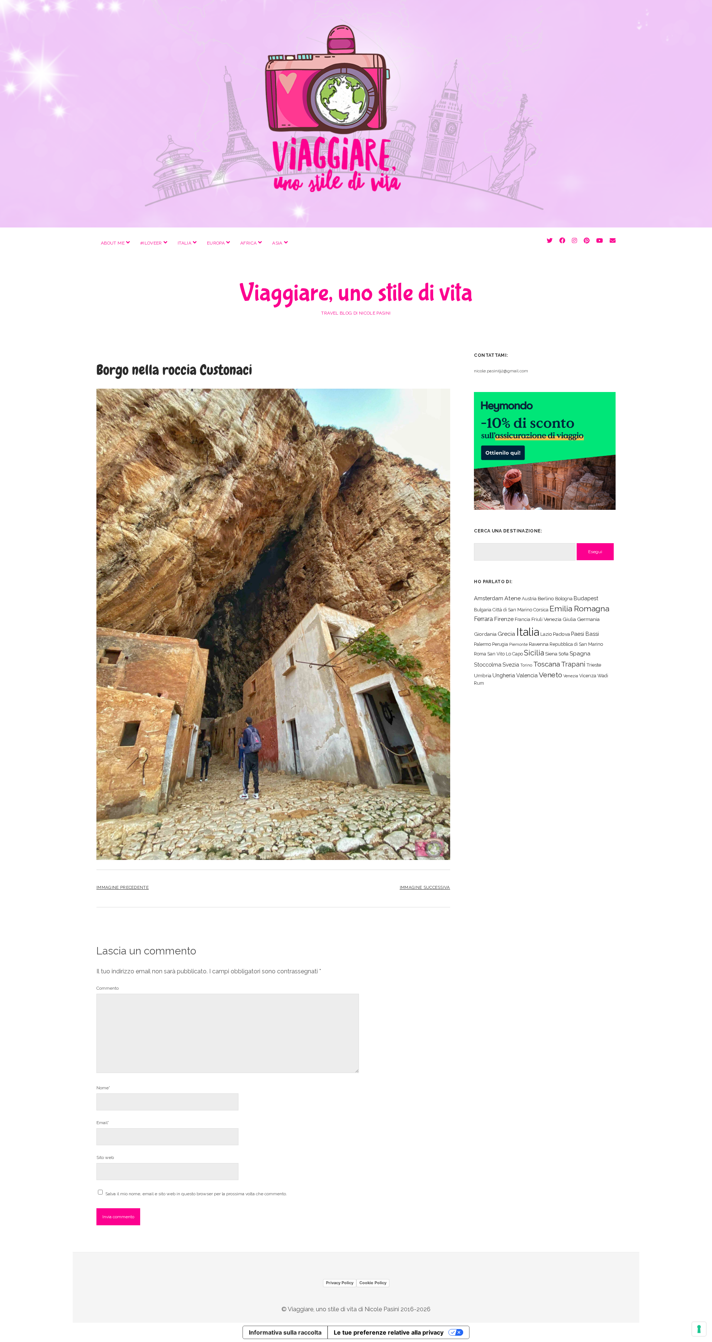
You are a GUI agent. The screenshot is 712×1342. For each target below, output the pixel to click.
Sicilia (534, 652)
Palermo (482, 644)
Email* (102, 1122)
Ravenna (538, 644)
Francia (522, 619)
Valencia (527, 675)
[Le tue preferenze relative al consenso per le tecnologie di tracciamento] (699, 1329)
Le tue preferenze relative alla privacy (389, 1332)
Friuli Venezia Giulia (553, 619)
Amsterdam (488, 598)
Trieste (593, 665)
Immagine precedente (122, 887)
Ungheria (503, 675)
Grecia (506, 633)
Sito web (105, 1157)
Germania (588, 619)
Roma (480, 654)
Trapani (573, 664)
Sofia (563, 654)
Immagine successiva (425, 887)
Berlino (546, 598)
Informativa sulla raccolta (285, 1332)
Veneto (550, 675)
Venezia (570, 676)
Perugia (500, 644)
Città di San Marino (512, 609)
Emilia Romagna (579, 608)
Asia (277, 243)
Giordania (485, 634)
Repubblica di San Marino (576, 644)
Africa (248, 243)
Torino (526, 665)
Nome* (103, 1087)
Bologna (564, 598)
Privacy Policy (339, 1282)
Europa (216, 243)
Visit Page (356, 113)
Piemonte (518, 644)
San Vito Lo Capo (505, 654)
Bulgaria (482, 609)
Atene (512, 598)
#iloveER (151, 243)
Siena (551, 654)
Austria (529, 598)
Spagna (580, 653)
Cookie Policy (372, 1282)
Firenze (504, 618)
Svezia (510, 664)
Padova (561, 634)
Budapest (586, 598)
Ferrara (483, 618)
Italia (184, 243)
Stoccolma (487, 664)
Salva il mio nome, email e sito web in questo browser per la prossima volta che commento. (196, 1193)
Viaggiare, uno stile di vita (356, 293)
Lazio (546, 634)
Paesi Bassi (585, 634)
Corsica (540, 609)
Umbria (482, 675)
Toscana (546, 664)
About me (113, 243)
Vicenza (587, 675)
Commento (107, 988)
